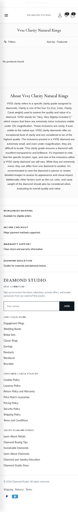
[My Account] (60, 15)
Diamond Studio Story (16, 465)
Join (67, 306)
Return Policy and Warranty (19, 391)
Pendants (9, 352)
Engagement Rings (14, 323)
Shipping (8, 489)
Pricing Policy (11, 403)
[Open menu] (6, 15)
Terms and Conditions (16, 420)
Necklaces (9, 357)
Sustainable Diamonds (16, 447)
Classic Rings (11, 340)
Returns (19, 489)
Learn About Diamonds (16, 453)
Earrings (8, 346)
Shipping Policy (12, 414)
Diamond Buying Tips (16, 442)
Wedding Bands (12, 328)
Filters (11, 41)
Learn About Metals (14, 436)
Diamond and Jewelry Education (22, 459)
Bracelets (9, 363)
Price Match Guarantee (16, 397)
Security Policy (12, 408)
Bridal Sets (9, 334)
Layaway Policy (12, 385)
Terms (29, 489)
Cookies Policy (12, 379)
